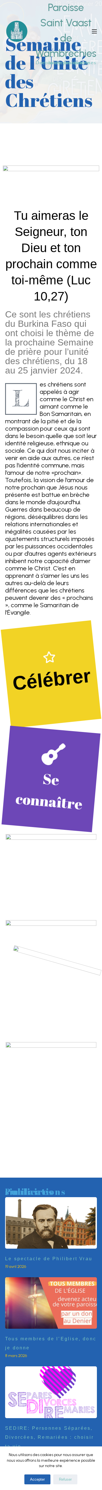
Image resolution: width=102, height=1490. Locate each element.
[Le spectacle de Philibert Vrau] (51, 1223)
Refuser (65, 1479)
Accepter (37, 1479)
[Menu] (94, 31)
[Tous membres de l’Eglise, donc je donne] (51, 1303)
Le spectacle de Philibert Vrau (48, 1258)
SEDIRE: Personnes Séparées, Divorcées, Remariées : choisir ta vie (49, 1437)
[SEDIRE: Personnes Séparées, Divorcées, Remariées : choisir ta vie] (51, 1392)
